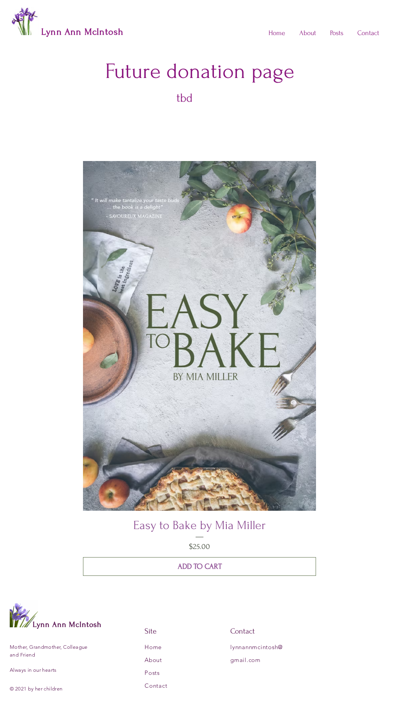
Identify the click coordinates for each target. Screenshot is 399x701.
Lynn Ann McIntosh (67, 624)
